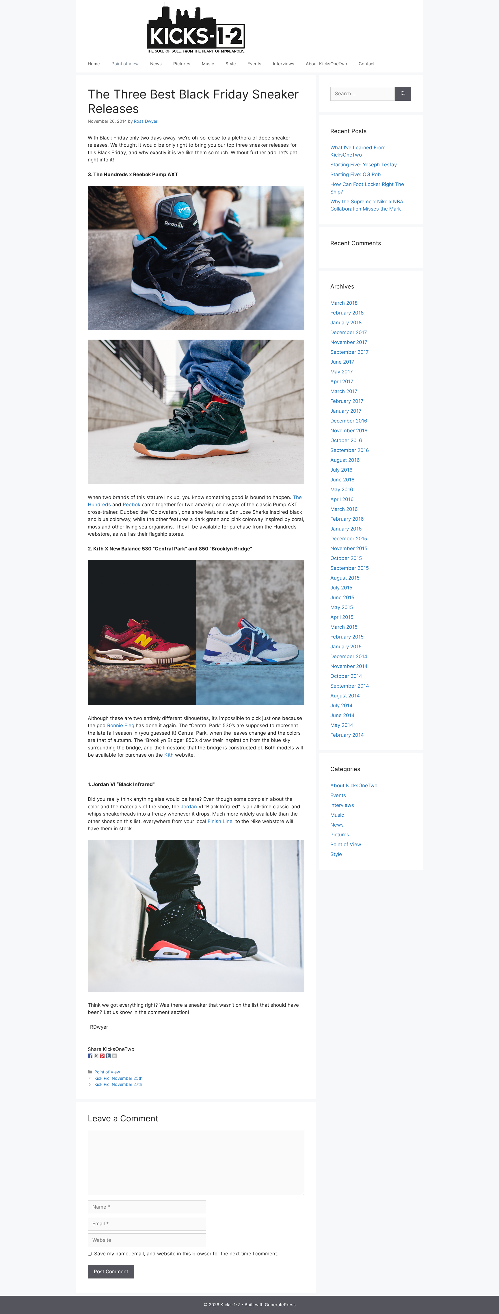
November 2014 (349, 666)
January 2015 (346, 646)
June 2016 (342, 480)
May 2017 (341, 372)
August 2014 (345, 696)
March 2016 (344, 509)
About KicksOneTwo (326, 63)
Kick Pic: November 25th (118, 1078)
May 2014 (341, 725)
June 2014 (342, 715)
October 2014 (346, 676)
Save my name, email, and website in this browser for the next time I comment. (186, 1254)
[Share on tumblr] (108, 1056)
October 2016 (346, 440)
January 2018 (346, 322)
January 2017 (346, 411)
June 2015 (342, 597)
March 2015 (344, 627)
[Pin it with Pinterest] (102, 1056)
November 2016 (349, 430)
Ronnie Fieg (120, 725)
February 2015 (347, 637)
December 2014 (348, 656)
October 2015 (346, 558)
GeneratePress (280, 1304)
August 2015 (345, 578)
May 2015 (341, 607)
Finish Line (221, 821)
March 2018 (344, 303)
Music (208, 63)
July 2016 (341, 470)
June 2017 (342, 362)
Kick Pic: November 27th (118, 1084)
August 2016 (345, 460)
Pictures (181, 63)
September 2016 (349, 450)
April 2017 (341, 381)
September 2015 (349, 568)
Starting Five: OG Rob (355, 174)
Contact (367, 63)
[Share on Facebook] (90, 1056)
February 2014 (347, 735)
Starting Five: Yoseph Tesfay (363, 164)
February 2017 (347, 401)
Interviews (283, 63)
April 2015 (341, 617)
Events (254, 63)
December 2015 (348, 538)
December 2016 (348, 421)
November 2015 (348, 548)
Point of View (125, 63)
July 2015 (341, 588)
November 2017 (348, 342)
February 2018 (347, 313)
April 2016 (342, 499)
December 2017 (348, 332)
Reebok (131, 504)
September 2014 (349, 686)
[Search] (403, 94)
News (156, 63)
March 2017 (344, 391)
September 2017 (349, 352)
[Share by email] (114, 1056)
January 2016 (346, 529)
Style (231, 63)
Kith (169, 755)
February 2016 (347, 519)
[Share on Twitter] (96, 1056)
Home (94, 63)
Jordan (189, 806)
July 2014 (341, 705)
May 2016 (341, 489)
